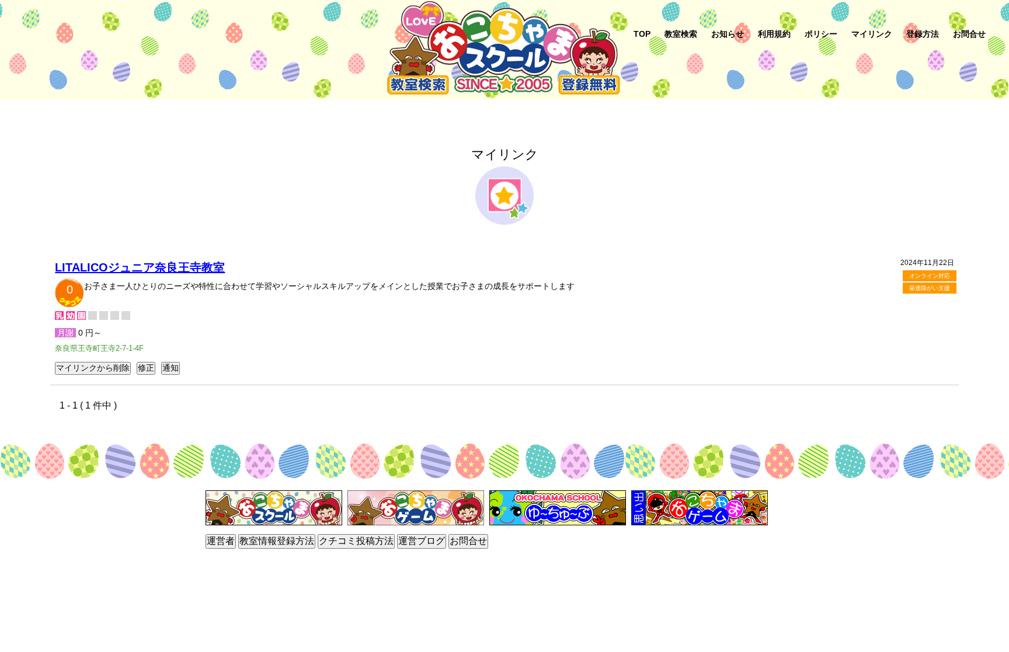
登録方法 (922, 34)
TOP (642, 34)
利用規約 (774, 34)
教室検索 (680, 34)
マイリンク (871, 34)
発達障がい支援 (929, 288)
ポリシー (821, 34)
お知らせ (727, 34)
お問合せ (969, 34)
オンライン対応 (929, 276)
